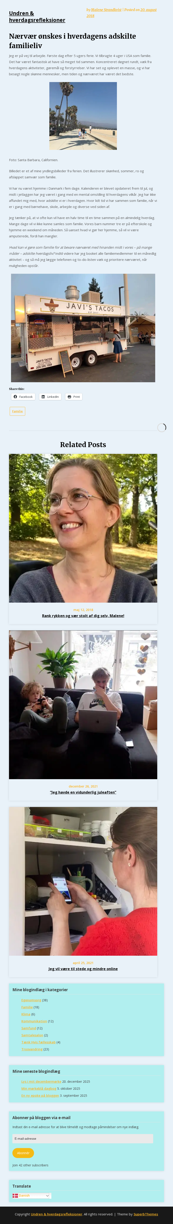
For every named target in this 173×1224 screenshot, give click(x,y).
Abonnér (23, 1153)
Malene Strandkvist (106, 10)
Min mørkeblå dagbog (38, 1088)
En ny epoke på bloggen (40, 1095)
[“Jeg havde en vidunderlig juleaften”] (83, 775)
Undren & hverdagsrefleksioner (56, 1214)
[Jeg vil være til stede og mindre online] (83, 952)
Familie (17, 411)
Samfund (28, 1028)
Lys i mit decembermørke (41, 1081)
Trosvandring (32, 1049)
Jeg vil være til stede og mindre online (83, 968)
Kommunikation (34, 1021)
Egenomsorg (31, 1000)
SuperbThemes (146, 1214)
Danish (24, 1195)
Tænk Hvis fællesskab (38, 1042)
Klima (25, 1014)
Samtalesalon (32, 1035)
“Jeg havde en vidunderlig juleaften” (83, 792)
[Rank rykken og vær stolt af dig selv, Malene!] (83, 599)
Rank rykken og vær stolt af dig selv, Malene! (83, 615)
